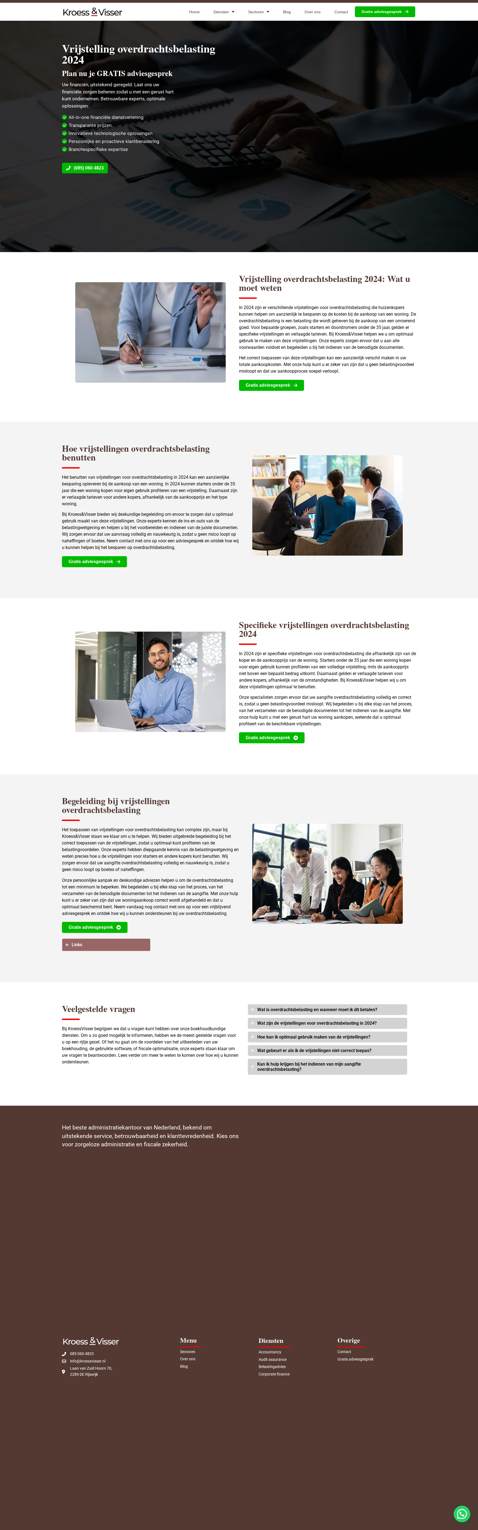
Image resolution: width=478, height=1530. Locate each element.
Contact (341, 12)
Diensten (221, 12)
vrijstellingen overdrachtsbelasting (344, 624)
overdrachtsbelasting (170, 448)
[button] (462, 1514)
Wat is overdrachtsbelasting (285, 1009)
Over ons (313, 12)
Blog (287, 12)
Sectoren (256, 12)
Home (194, 12)
